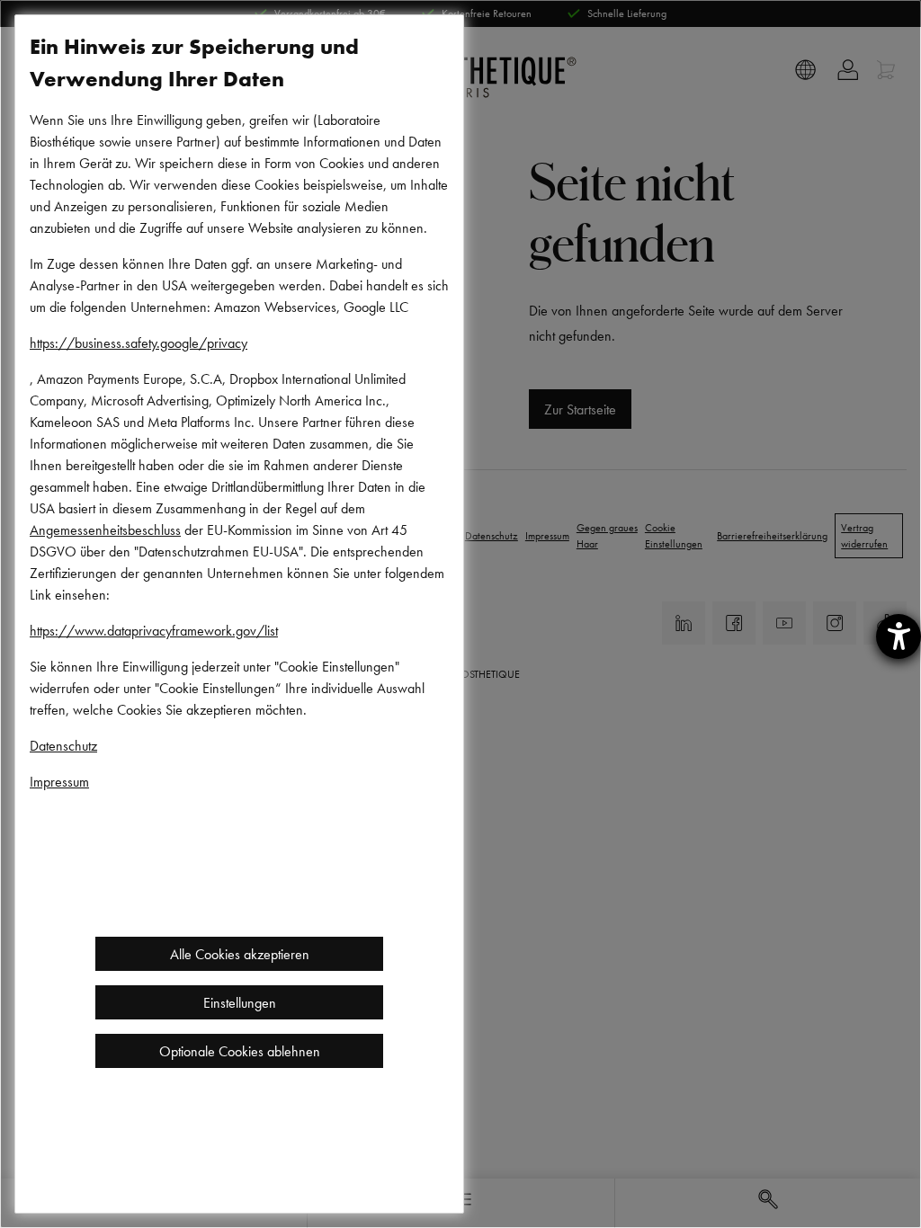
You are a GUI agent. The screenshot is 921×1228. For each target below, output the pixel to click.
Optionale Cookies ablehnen (239, 1051)
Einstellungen (239, 1002)
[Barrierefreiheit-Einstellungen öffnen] (898, 636)
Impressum (59, 781)
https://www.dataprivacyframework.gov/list (154, 630)
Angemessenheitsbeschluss (105, 529)
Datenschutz (63, 745)
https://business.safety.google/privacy (138, 342)
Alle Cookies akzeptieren (239, 954)
